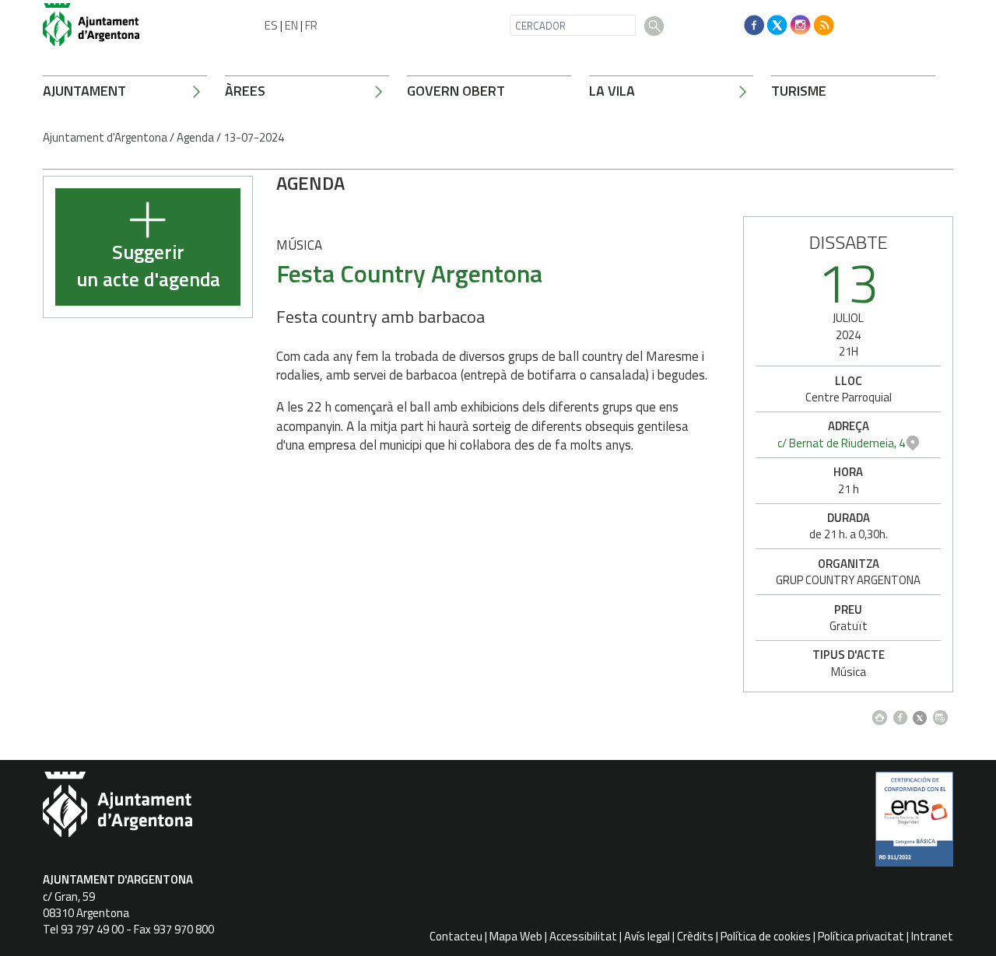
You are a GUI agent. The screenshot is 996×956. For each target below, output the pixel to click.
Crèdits (695, 936)
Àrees (245, 90)
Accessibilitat (583, 936)
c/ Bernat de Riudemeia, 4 (841, 443)
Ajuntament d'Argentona (105, 137)
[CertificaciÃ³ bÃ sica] (914, 824)
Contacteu (456, 936)
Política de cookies (766, 936)
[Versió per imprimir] (882, 714)
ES (271, 25)
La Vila (612, 90)
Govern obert (456, 90)
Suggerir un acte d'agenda (148, 266)
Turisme (798, 90)
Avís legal (647, 936)
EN (291, 25)
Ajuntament (84, 90)
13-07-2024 (253, 137)
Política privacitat (861, 936)
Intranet (932, 936)
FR (311, 25)
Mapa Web (515, 936)
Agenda (195, 137)
